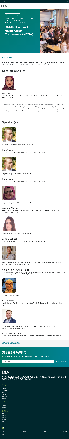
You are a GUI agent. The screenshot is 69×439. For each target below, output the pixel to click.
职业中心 (4, 420)
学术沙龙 (4, 418)
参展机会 (4, 407)
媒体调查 (4, 398)
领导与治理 (4, 394)
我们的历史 (4, 390)
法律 (45, 431)
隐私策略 (25, 431)
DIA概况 (4, 388)
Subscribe (60, 361)
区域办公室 (4, 396)
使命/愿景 (4, 392)
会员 (3, 414)
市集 (3, 422)
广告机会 (4, 405)
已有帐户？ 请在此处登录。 (11, 343)
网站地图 (65, 431)
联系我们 (4, 431)
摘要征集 (4, 416)
